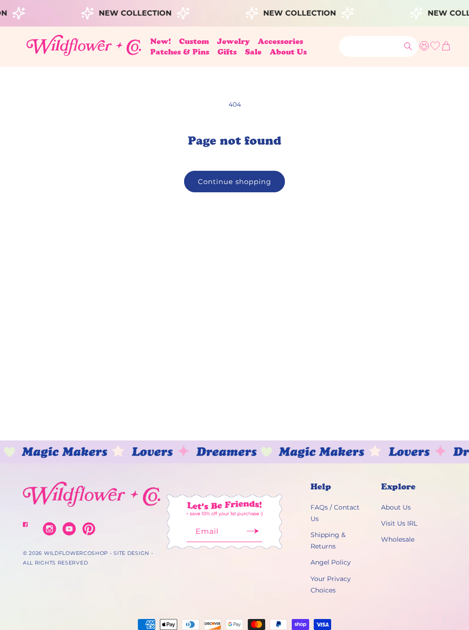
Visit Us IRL (399, 523)
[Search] (408, 46)
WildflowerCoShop (76, 553)
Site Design (131, 553)
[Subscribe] (252, 534)
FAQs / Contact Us (335, 513)
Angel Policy (331, 562)
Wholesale (397, 539)
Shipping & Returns (328, 540)
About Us (396, 507)
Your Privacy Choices (331, 584)
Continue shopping (234, 181)
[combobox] (378, 46)
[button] (194, 41)
